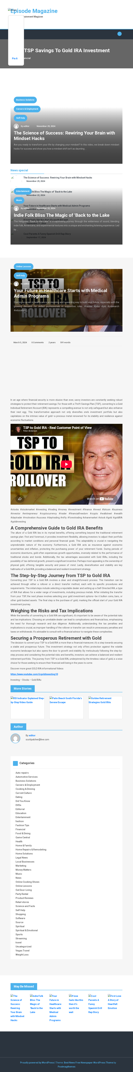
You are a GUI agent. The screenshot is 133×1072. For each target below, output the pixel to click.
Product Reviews (24, 898)
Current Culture (24, 793)
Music (19, 200)
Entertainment (22, 191)
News (18, 878)
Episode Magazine (34, 11)
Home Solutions (24, 853)
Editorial (20, 809)
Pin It (15, 58)
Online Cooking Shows (27, 882)
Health (19, 841)
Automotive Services (27, 777)
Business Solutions (25, 100)
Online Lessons (23, 266)
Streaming (21, 938)
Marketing (21, 865)
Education (21, 813)
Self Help (20, 118)
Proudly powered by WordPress (37, 1062)
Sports (19, 934)
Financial (20, 829)
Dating (19, 797)
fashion (20, 821)
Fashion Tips (22, 825)
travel (19, 942)
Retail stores (22, 902)
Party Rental (22, 894)
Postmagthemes (66, 1066)
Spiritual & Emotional (27, 930)
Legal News (22, 857)
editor (26, 126)
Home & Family (24, 845)
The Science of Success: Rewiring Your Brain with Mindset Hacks (58, 177)
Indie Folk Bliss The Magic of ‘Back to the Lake (61, 215)
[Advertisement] (66, 372)
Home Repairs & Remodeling (31, 849)
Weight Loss (22, 954)
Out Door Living (24, 890)
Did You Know (23, 801)
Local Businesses (25, 861)
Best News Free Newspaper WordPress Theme (88, 1062)
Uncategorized (23, 946)
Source (19, 922)
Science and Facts (25, 906)
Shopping (21, 914)
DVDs (18, 805)
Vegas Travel (23, 950)
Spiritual (20, 926)
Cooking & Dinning (25, 789)
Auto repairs (22, 773)
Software (20, 918)
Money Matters (23, 869)
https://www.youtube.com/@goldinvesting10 (34, 674)
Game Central (23, 837)
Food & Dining (23, 833)
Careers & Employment (27, 109)
